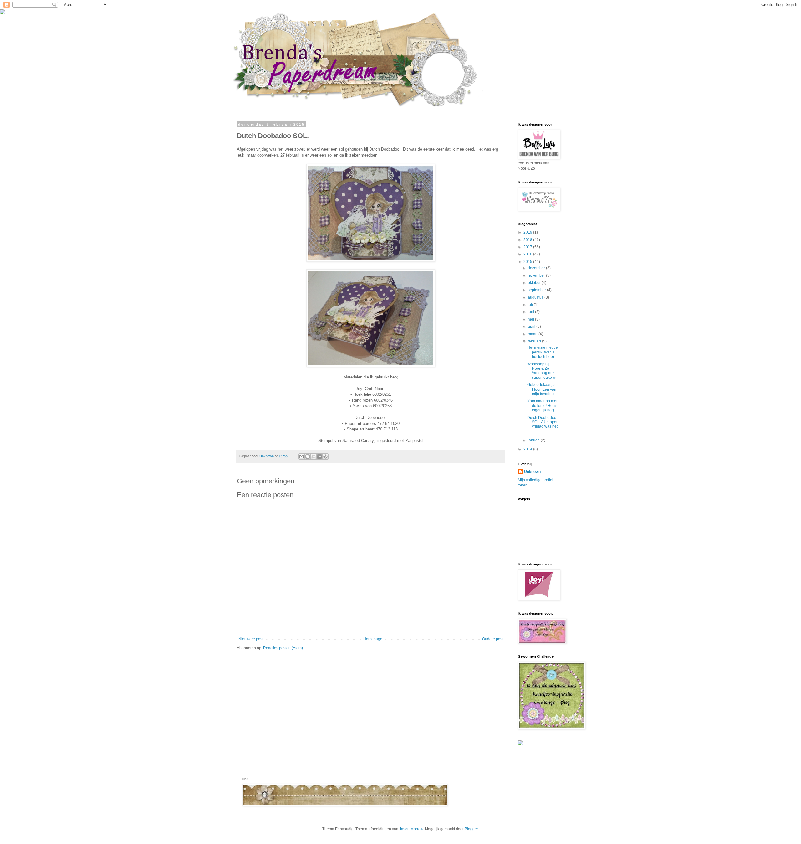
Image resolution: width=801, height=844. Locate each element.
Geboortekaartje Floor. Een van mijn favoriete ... (543, 389)
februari (535, 341)
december (537, 268)
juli (531, 304)
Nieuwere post (250, 639)
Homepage (372, 639)
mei (531, 319)
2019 (528, 232)
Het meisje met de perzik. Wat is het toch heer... (542, 352)
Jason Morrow (411, 829)
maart (533, 334)
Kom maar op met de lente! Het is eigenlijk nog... (542, 405)
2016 (528, 254)
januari (534, 440)
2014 (528, 449)
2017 (528, 247)
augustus (536, 297)
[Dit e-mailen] (301, 456)
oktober (535, 282)
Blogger (471, 829)
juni (531, 312)
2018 (528, 240)
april (532, 326)
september (537, 290)
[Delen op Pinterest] (325, 456)
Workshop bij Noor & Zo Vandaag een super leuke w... (542, 371)
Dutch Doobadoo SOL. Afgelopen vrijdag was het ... (543, 424)
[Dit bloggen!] (307, 456)
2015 (528, 262)
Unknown (532, 472)
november (537, 275)
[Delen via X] (313, 456)
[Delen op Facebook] (319, 456)
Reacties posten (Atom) (283, 648)
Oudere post (492, 639)
